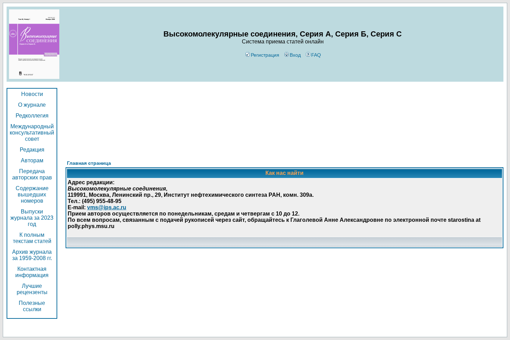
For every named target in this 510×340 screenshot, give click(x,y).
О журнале (32, 105)
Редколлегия (32, 116)
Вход (295, 55)
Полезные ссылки (32, 306)
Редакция (32, 150)
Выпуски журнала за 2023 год (31, 218)
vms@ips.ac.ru (106, 207)
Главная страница (89, 163)
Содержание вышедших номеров (32, 194)
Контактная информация (32, 272)
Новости (32, 94)
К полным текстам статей (32, 238)
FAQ (316, 55)
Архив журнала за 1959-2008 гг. (32, 255)
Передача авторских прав (32, 174)
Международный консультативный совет (32, 132)
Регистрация (265, 55)
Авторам (32, 160)
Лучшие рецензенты (32, 289)
